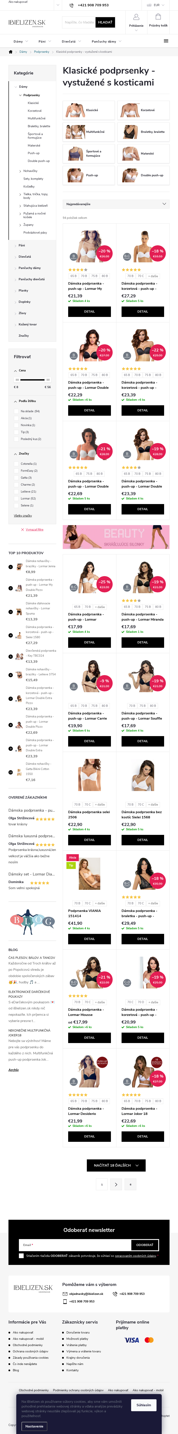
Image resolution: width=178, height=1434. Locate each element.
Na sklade (30, 411)
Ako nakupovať (17, 2)
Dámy (23, 87)
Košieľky (29, 187)
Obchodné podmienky (28, 1345)
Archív (13, 1070)
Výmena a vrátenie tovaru (83, 1351)
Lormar (28, 499)
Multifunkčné (36, 118)
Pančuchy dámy (30, 268)
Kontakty (72, 1370)
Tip (24, 432)
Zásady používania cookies (31, 1358)
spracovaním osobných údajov (135, 1256)
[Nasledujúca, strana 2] (116, 1184)
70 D (141, 1002)
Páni (22, 245)
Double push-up (39, 161)
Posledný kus (30, 439)
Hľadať (105, 22)
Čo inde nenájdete (25, 1364)
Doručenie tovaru (78, 1332)
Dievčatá (25, 257)
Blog (16, 1370)
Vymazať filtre (34, 530)
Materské (34, 145)
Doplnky (24, 302)
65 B (74, 276)
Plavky (23, 290)
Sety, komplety (33, 179)
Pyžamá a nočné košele (34, 215)
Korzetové (34, 111)
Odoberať (144, 1245)
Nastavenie (34, 1426)
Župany (28, 225)
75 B (94, 276)
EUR (157, 5)
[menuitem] (20, 41)
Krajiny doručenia (78, 1358)
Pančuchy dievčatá (32, 279)
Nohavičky (30, 171)
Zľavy (22, 313)
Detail (89, 312)
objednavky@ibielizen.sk (86, 1294)
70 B (84, 276)
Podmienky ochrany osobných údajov (78, 1390)
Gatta (26, 478)
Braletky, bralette (39, 126)
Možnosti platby (77, 1339)
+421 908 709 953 (132, 1294)
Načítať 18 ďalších (113, 1165)
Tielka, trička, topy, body (35, 196)
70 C (141, 276)
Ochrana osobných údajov (30, 1351)
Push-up (34, 153)
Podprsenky (31, 95)
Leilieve (28, 492)
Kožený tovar (28, 324)
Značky (24, 336)
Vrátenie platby (76, 1345)
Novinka (27, 425)
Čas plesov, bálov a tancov (31, 958)
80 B (105, 276)
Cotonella (28, 464)
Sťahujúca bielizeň (35, 206)
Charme (27, 485)
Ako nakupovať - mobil (28, 1339)
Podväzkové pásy (35, 233)
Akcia (26, 418)
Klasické (33, 103)
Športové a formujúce (35, 136)
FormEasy (29, 471)
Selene (27, 506)
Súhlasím (144, 1405)
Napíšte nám (74, 1364)
